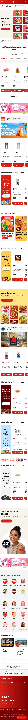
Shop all (23, 172)
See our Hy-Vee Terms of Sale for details (14, 673)
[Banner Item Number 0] (3, 40)
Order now (6, 657)
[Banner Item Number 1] (5, 40)
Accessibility (14, 718)
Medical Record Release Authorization (10, 714)
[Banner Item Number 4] (10, 40)
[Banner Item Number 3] (8, 40)
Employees (21, 714)
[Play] (14, 340)
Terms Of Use (13, 711)
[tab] (4, 58)
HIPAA (18, 711)
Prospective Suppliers (5, 716)
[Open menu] (2, 2)
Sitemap (2, 709)
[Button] (2, 41)
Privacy (6, 709)
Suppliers (12, 716)
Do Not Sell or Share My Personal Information (18, 709)
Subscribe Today (14, 667)
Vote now (19, 657)
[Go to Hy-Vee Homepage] (14, 2)
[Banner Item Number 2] (7, 40)
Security (8, 711)
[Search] (23, 2)
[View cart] (26, 2)
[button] (21, 717)
